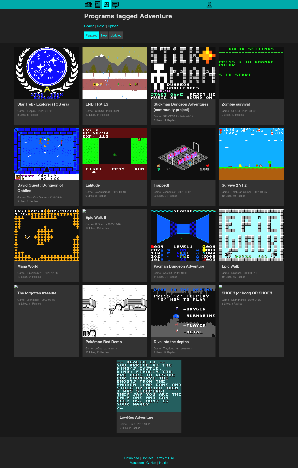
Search (89, 26)
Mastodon (137, 462)
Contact (147, 458)
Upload (113, 26)
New (104, 35)
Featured (92, 35)
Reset (101, 26)
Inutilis (163, 462)
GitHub (151, 462)
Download (131, 458)
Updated (115, 35)
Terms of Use (164, 458)
